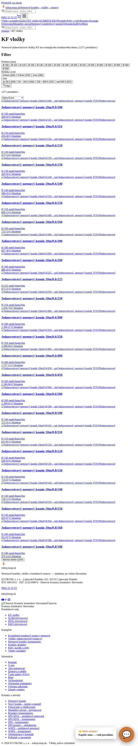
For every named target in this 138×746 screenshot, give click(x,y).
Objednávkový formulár (21, 734)
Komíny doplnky (17, 644)
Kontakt (94, 20)
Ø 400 (117, 65)
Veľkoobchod (69, 23)
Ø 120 (23, 65)
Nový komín (55, 23)
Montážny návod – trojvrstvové (24, 710)
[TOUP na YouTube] (2, 600)
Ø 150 (48, 65)
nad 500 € (64, 82)
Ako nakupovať (16, 668)
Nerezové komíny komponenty (24, 641)
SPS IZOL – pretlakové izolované (26, 716)
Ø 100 (6, 65)
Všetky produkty (10, 20)
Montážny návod (22, 23)
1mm (38, 75)
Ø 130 (31, 65)
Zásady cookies (16, 689)
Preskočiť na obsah (11, 2)
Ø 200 (74, 65)
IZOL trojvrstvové (17, 621)
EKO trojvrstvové (17, 624)
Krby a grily (73, 20)
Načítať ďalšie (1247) (13, 559)
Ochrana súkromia (18, 686)
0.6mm (9, 75)
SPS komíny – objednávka (22, 725)
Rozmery (85, 20)
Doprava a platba (17, 671)
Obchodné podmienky (20, 683)
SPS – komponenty (18, 722)
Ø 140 (40, 65)
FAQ (79, 23)
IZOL (49, 20)
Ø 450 (126, 65)
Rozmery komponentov (20, 713)
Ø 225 (83, 65)
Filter (7, 86)
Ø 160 (57, 65)
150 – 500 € (45, 82)
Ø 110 (14, 65)
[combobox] (20, 11)
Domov (5, 30)
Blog (85, 23)
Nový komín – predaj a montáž (24, 704)
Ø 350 (108, 65)
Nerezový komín (40, 23)
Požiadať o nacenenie (19, 737)
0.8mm (24, 75)
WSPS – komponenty (19, 731)
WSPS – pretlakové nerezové (23, 728)
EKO (55, 20)
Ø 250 (91, 65)
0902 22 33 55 (9, 17)
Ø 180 (65, 65)
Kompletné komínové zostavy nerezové (29, 635)
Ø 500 (6, 68)
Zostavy (23, 20)
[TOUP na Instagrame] (8, 600)
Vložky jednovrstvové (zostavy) (25, 638)
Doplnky (62, 20)
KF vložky (33, 20)
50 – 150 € (26, 82)
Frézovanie (7, 23)
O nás (11, 665)
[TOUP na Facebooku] (5, 600)
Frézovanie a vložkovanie (21, 707)
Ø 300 (100, 65)
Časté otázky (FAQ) (18, 674)
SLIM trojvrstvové (18, 618)
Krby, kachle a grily (18, 647)
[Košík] (19, 17)
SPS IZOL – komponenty (21, 719)
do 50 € (9, 82)
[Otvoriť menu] (24, 16)
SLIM (42, 20)
